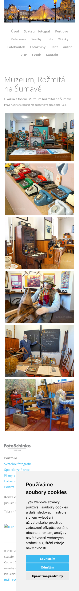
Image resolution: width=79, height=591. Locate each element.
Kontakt (52, 55)
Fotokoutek (16, 47)
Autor (67, 47)
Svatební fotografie (18, 464)
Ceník (36, 55)
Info (50, 39)
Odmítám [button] (47, 567)
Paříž (54, 47)
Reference (18, 39)
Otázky (63, 39)
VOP (24, 55)
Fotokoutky (12, 481)
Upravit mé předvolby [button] (47, 576)
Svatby (36, 39)
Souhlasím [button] (47, 558)
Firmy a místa (14, 475)
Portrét (9, 487)
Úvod (15, 31)
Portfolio (61, 31)
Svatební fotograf (37, 31)
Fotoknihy (38, 47)
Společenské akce (16, 469)
